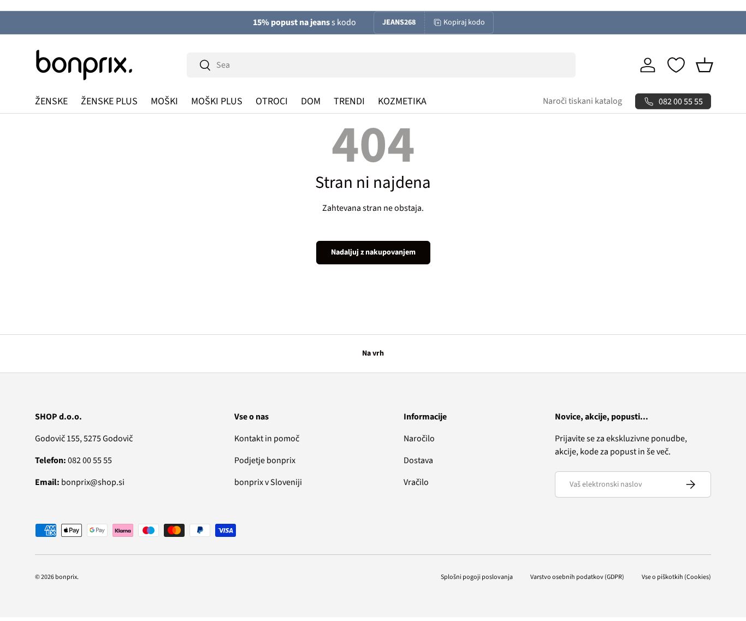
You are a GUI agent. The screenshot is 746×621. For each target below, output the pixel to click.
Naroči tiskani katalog (582, 101)
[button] (704, 65)
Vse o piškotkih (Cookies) (676, 577)
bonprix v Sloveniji (268, 482)
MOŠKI (164, 101)
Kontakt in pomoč (266, 439)
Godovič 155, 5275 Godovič (84, 439)
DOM (311, 101)
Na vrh (373, 353)
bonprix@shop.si (80, 482)
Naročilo (419, 439)
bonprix (66, 577)
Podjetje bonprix (264, 460)
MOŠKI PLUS (216, 101)
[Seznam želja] (676, 65)
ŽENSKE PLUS (109, 101)
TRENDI (349, 101)
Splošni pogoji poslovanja (477, 577)
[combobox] (381, 65)
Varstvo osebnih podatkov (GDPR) (577, 577)
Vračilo (416, 482)
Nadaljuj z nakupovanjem (373, 252)
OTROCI (272, 101)
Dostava (418, 460)
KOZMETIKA (402, 101)
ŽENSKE (51, 101)
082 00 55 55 (73, 460)
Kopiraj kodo (464, 22)
